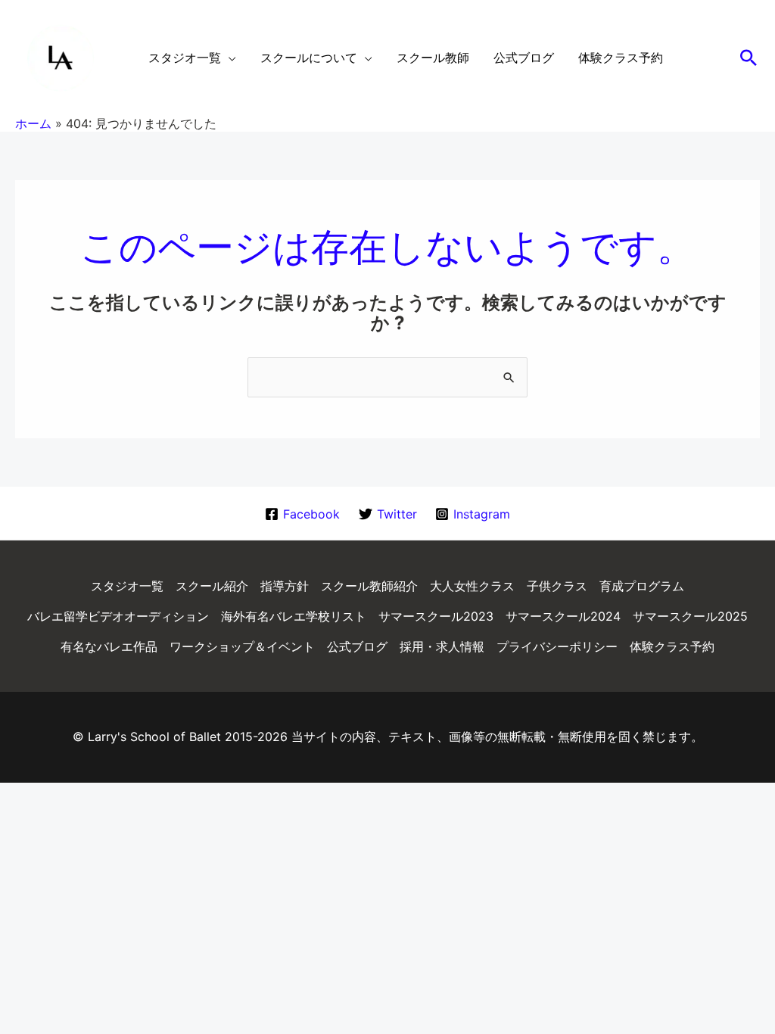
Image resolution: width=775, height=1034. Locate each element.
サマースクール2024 (563, 616)
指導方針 (284, 585)
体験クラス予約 (672, 646)
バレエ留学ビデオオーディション (118, 616)
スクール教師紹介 (369, 585)
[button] (748, 57)
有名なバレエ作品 (109, 646)
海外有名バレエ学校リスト (293, 616)
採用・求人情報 (442, 646)
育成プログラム (641, 585)
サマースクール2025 (690, 616)
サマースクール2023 (435, 616)
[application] (228, 57)
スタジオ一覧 (127, 585)
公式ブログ (357, 646)
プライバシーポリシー (557, 646)
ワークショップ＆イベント (242, 646)
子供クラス (557, 585)
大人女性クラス (472, 585)
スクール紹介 (212, 585)
